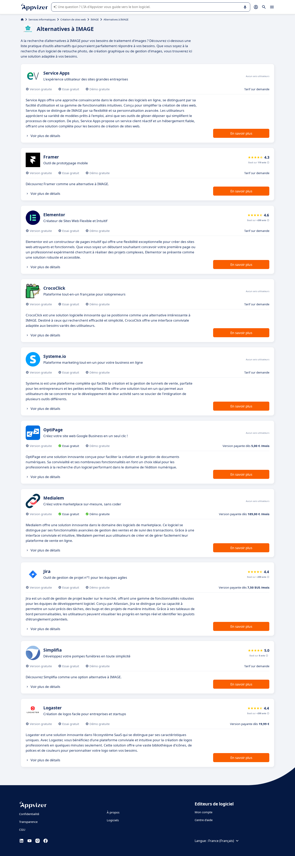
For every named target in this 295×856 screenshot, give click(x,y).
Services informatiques (42, 19)
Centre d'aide (204, 820)
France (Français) (221, 841)
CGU (22, 830)
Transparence (28, 822)
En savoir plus (241, 133)
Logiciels (113, 820)
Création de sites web (73, 19)
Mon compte (203, 812)
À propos (113, 812)
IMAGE (95, 19)
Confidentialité (29, 814)
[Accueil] (22, 19)
